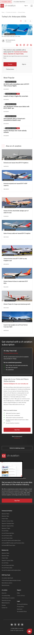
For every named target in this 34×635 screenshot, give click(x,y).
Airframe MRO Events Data (8, 545)
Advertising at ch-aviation (8, 598)
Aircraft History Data (7, 535)
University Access (6, 600)
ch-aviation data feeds (7, 578)
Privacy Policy (20, 606)
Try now (10, 64)
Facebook (24, 45)
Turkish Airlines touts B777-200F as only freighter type (15, 259)
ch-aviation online (6, 1)
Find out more (10, 69)
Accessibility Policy (22, 611)
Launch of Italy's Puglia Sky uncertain (16, 96)
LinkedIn (17, 45)
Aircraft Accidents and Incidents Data (11, 540)
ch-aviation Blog (6, 595)
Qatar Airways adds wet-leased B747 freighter (17, 233)
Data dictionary (5, 585)
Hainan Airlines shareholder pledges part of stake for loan (16, 211)
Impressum (19, 609)
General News (21, 12)
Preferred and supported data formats (11, 580)
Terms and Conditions (22, 604)
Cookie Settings (21, 595)
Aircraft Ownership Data (8, 533)
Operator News (5, 513)
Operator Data (5, 516)
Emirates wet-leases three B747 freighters (16, 162)
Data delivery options (7, 583)
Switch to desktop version (17, 448)
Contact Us (4, 607)
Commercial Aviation (11, 12)
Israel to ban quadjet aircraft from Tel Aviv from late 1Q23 (16, 326)
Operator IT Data (6, 528)
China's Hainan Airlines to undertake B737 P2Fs (16, 282)
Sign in (26, 5)
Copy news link (27, 45)
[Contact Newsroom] (25, 21)
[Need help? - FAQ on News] (21, 21)
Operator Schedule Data (8, 523)
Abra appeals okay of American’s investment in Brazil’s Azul (14, 119)
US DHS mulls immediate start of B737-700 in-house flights (16, 85)
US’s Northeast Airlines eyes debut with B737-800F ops (16, 107)
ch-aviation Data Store (19, 1)
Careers (4, 605)
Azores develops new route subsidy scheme (15, 131)
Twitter (15, 624)
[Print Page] (30, 21)
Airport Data (5, 518)
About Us (4, 593)
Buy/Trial (17, 429)
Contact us (17, 438)
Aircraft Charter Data (7, 538)
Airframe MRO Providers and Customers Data (13, 543)
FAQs (18, 593)
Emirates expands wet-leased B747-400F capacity (15, 184)
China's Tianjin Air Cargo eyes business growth (17, 304)
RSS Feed (31, 45)
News (3, 12)
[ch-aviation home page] (8, 6)
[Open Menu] (31, 6)
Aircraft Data (5, 530)
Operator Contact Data (7, 521)
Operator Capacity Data (8, 526)
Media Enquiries (6, 602)
